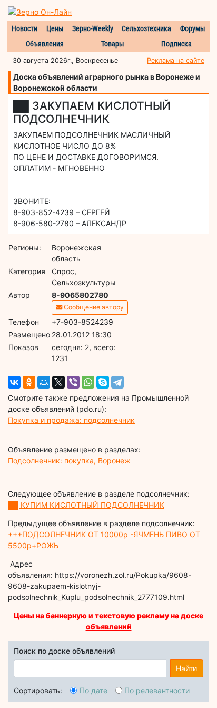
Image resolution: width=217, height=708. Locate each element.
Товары (112, 44)
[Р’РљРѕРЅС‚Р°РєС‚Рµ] (14, 382)
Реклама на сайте (175, 60)
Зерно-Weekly (92, 28)
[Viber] (73, 382)
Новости (24, 28)
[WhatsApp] (88, 382)
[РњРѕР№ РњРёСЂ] (43, 382)
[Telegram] (117, 382)
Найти (186, 668)
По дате (93, 690)
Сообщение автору (93, 307)
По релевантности (157, 690)
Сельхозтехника (146, 28)
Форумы (192, 28)
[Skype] (102, 382)
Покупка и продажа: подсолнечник (71, 419)
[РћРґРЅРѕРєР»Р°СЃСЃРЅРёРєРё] (29, 382)
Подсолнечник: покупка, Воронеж (69, 460)
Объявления (45, 44)
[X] (58, 382)
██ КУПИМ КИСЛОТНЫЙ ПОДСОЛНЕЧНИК (86, 504)
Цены (55, 28)
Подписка (176, 44)
